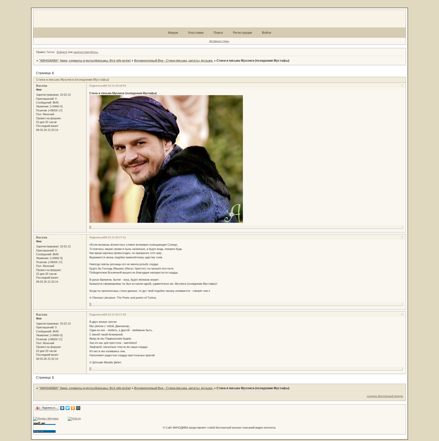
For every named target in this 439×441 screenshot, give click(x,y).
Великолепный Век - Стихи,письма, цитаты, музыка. (173, 60)
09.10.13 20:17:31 (115, 237)
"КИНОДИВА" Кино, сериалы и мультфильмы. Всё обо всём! (85, 60)
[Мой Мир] (78, 408)
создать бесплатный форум (385, 396)
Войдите (62, 52)
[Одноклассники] (73, 408)
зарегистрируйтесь (85, 52)
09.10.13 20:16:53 (115, 85)
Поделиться (96, 85)
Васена (41, 86)
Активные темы (219, 41)
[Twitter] (67, 408)
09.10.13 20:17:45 (115, 314)
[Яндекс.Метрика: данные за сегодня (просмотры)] (45, 419)
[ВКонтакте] (62, 408)
